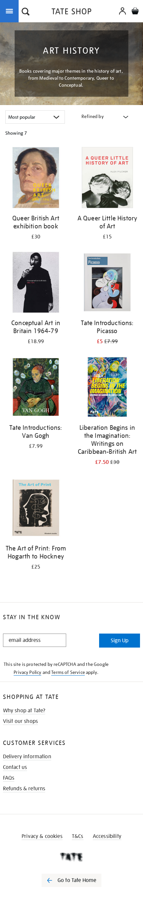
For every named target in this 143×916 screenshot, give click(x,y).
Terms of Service (68, 672)
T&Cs (77, 836)
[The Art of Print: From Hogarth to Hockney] (36, 509)
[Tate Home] (71, 857)
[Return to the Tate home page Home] (71, 12)
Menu (10, 10)
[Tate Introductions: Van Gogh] (36, 388)
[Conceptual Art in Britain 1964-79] (36, 283)
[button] (25, 12)
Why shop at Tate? (24, 710)
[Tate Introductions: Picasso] (107, 283)
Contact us (15, 767)
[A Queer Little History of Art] (107, 179)
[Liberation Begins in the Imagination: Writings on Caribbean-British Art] (107, 388)
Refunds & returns (24, 788)
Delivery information (27, 756)
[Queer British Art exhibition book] (36, 179)
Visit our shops (20, 721)
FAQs (9, 778)
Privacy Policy (27, 672)
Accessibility (107, 836)
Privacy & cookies (42, 836)
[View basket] (135, 12)
